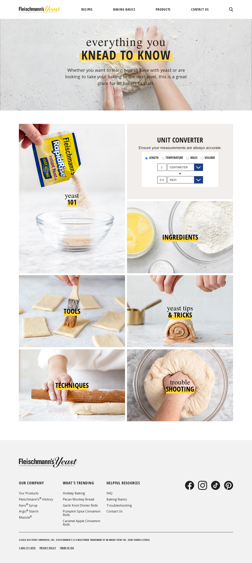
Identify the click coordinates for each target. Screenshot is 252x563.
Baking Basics (117, 499)
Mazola (25, 517)
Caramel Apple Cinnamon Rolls (81, 523)
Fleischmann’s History (36, 499)
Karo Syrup (28, 505)
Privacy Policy (48, 548)
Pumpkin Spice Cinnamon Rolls (81, 513)
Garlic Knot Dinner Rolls (80, 505)
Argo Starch (28, 511)
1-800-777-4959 (27, 548)
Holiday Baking (74, 493)
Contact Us (115, 511)
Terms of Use (67, 548)
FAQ (109, 493)
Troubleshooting (119, 505)
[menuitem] (87, 9)
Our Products (29, 493)
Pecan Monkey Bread (78, 499)
